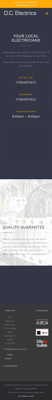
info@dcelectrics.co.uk (26, 5)
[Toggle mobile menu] (47, 13)
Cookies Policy (39, 392)
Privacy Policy (13, 392)
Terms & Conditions (26, 392)
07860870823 (31, 2)
